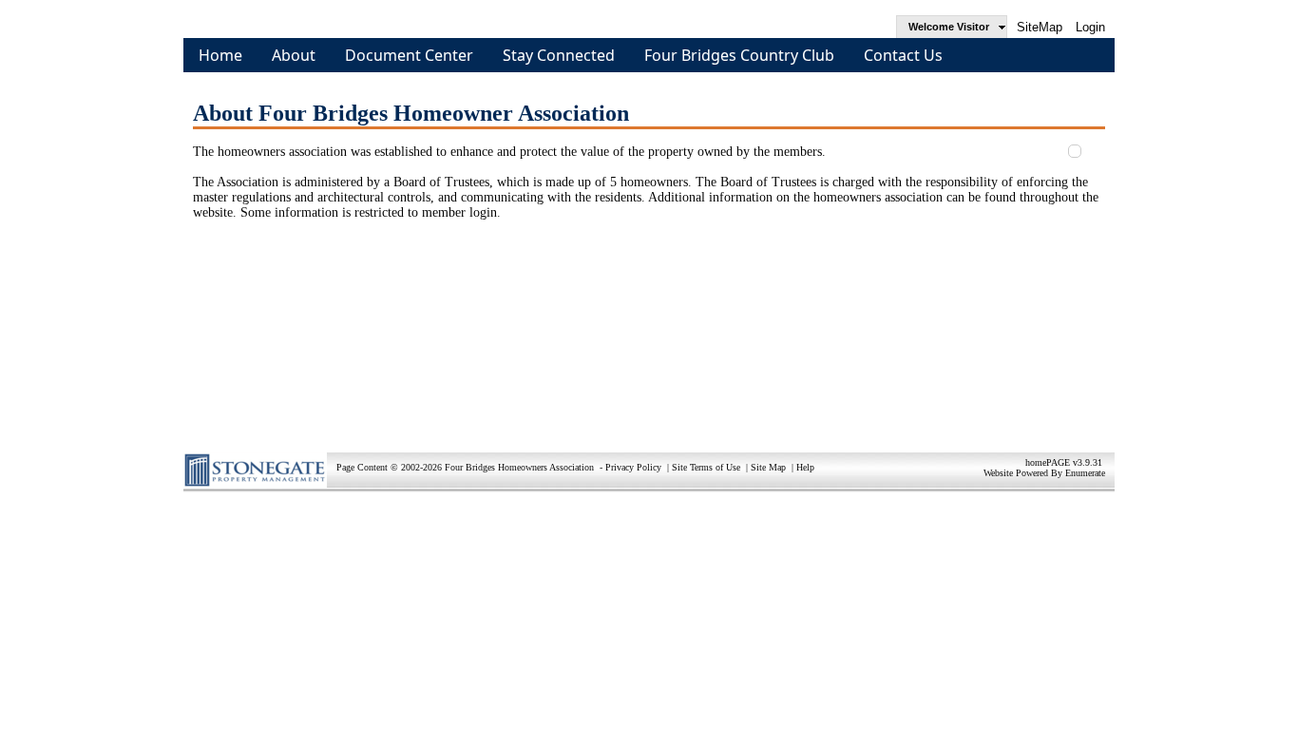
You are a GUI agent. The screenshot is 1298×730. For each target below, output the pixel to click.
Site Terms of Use (706, 467)
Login (1090, 27)
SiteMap (1039, 27)
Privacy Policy (633, 467)
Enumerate (1085, 473)
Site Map (768, 467)
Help (805, 467)
